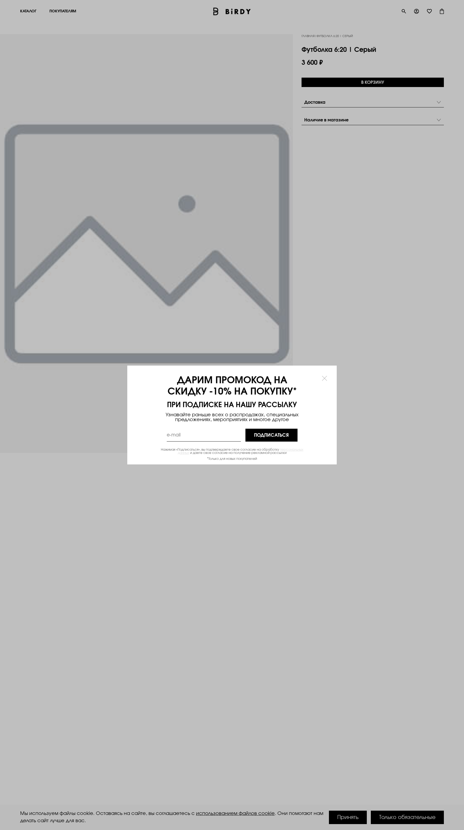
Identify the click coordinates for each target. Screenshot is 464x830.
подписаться (271, 435)
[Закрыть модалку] (324, 378)
